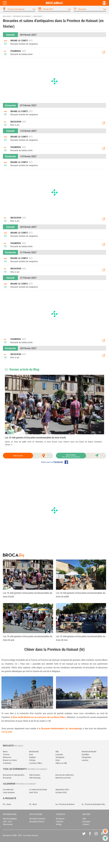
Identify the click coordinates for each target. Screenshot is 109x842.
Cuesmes (59, 754)
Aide (84, 818)
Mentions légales (10, 818)
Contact (85, 824)
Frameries (7, 763)
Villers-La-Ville (61, 763)
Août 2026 (33, 792)
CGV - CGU (7, 821)
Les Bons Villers (35, 763)
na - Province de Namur (65, 804)
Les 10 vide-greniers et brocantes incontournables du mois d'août (35, 437)
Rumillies (85, 754)
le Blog (58, 824)
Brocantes (7, 777)
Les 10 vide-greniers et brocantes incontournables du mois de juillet (80, 594)
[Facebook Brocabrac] (92, 835)
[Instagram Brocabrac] (98, 835)
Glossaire (86, 821)
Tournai (6, 754)
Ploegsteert (86, 757)
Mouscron (7, 757)
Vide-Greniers (34, 775)
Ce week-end (8, 789)
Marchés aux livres (63, 777)
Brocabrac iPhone (36, 821)
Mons (5, 751)
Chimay (32, 760)
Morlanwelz (34, 751)
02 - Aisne (7, 804)
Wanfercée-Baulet (89, 751)
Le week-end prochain (38, 789)
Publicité (59, 821)
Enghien (32, 757)
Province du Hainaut (22, 16)
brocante (38, 16)
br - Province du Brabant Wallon (94, 804)
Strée (57, 760)
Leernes (85, 760)
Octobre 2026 (61, 792)
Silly (57, 751)
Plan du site (7, 824)
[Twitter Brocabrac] (86, 835)
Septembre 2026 (62, 789)
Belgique (7, 16)
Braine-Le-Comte (10, 760)
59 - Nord (33, 804)
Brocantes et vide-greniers (13, 775)
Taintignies (59, 757)
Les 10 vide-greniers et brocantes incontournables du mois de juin (27, 638)
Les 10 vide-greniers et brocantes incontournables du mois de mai (80, 638)
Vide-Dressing (34, 777)
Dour (31, 754)
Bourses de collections (64, 775)
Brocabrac (60, 818)
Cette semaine (9, 792)
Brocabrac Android (37, 818)
